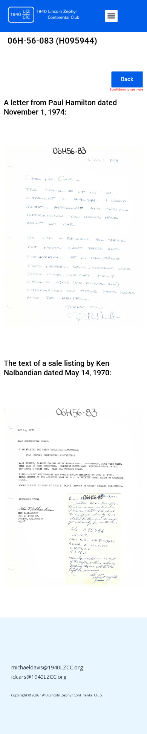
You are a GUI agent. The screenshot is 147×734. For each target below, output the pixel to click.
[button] (111, 16)
